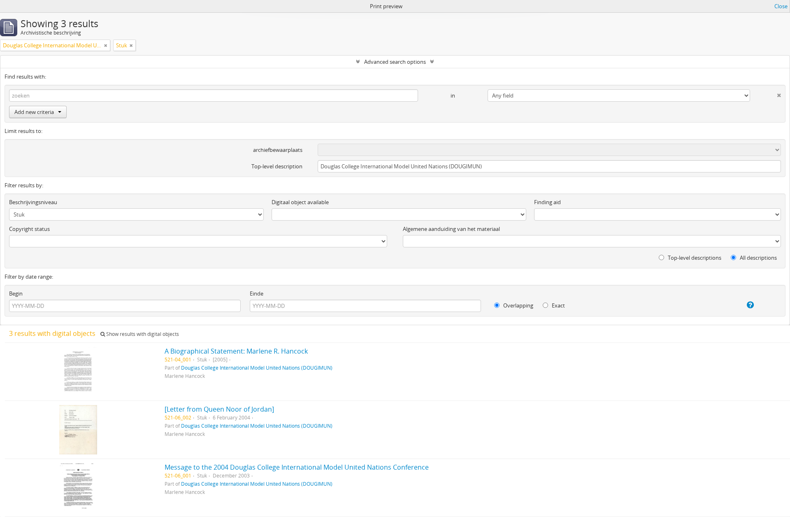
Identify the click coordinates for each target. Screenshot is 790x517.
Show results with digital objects (142, 334)
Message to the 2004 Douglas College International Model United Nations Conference (297, 467)
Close (781, 6)
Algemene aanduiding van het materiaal (451, 229)
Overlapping (517, 305)
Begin (16, 293)
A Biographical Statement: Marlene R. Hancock (236, 351)
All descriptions (758, 257)
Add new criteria (34, 112)
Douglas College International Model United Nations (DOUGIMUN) (256, 367)
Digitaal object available (300, 202)
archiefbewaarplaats (277, 150)
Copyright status (29, 229)
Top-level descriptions (694, 257)
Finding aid (547, 202)
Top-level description (276, 166)
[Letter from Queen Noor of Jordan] (219, 409)
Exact (558, 305)
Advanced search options (395, 61)
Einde (256, 293)
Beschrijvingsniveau (33, 202)
